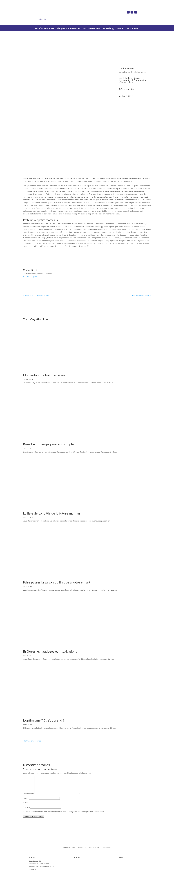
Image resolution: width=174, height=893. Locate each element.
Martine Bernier (126, 68)
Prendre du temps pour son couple (48, 444)
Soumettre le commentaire (33, 816)
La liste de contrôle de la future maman (51, 513)
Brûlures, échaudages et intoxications (50, 651)
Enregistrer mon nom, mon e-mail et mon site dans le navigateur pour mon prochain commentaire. (65, 811)
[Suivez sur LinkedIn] (135, 12)
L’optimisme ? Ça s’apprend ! (43, 720)
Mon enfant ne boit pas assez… (45, 375)
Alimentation (125, 80)
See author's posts (30, 276)
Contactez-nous (69, 848)
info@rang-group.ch (127, 861)
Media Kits (82, 848)
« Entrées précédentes (32, 741)
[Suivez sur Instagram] (132, 12)
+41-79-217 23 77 (80, 861)
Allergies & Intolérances (68, 29)
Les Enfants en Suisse (44, 29)
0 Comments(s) (126, 89)
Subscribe (42, 19)
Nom (25, 798)
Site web (26, 807)
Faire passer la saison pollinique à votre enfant (56, 582)
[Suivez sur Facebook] (128, 12)
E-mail (26, 802)
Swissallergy (108, 29)
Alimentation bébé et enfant (133, 81)
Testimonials (94, 848)
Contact (121, 29)
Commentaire (28, 794)
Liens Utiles (106, 848)
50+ (84, 29)
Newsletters (94, 29)
